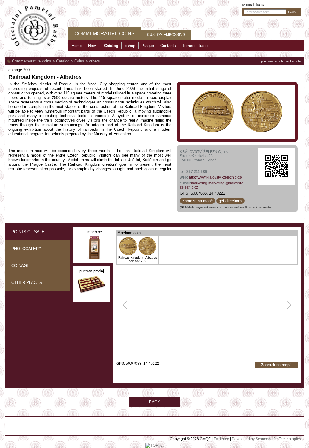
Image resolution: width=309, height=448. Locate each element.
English (247, 4)
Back (154, 402)
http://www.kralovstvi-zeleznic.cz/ (215, 177)
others (94, 61)
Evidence (221, 439)
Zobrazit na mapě (197, 201)
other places (26, 282)
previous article (272, 61)
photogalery (26, 248)
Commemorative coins (31, 61)
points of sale (27, 232)
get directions (230, 201)
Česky (259, 4)
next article (293, 61)
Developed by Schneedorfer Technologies (266, 439)
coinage (20, 265)
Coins (79, 61)
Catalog (62, 61)
